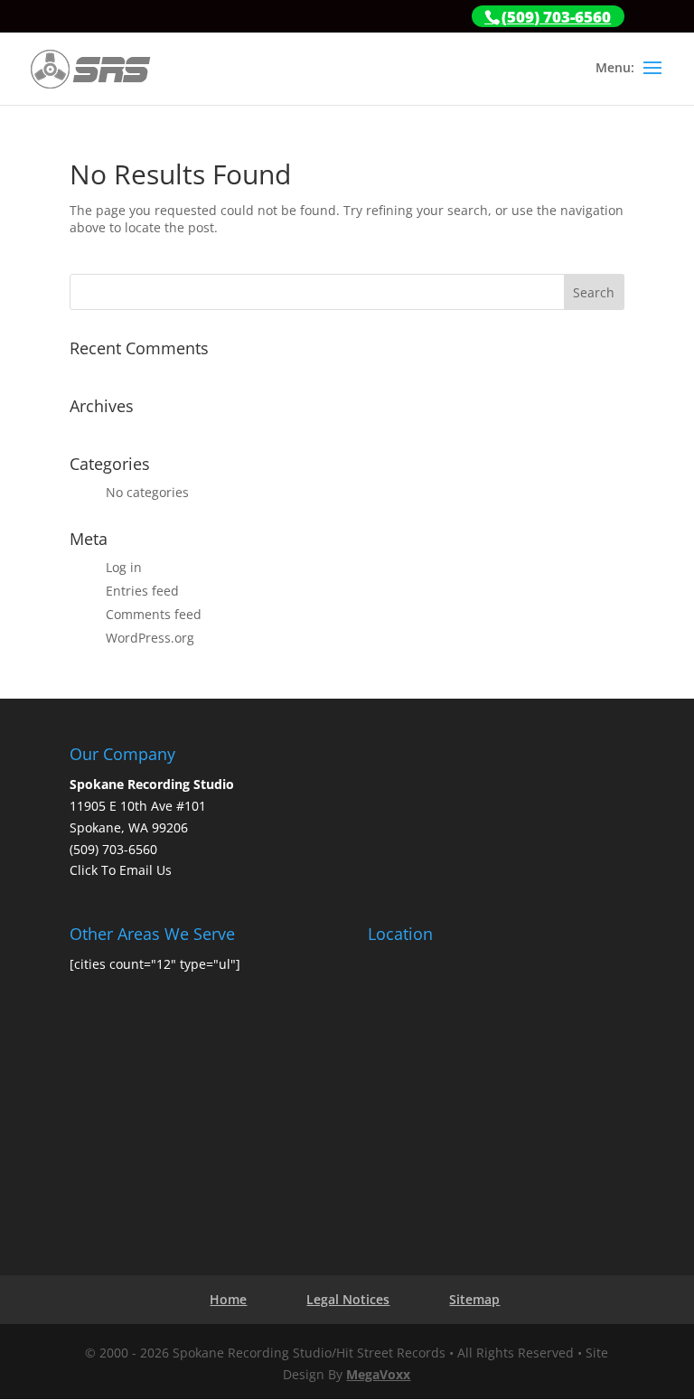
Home (228, 1299)
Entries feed (142, 590)
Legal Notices (347, 1299)
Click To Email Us (121, 870)
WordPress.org (150, 637)
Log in (124, 567)
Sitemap (474, 1299)
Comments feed (154, 614)
